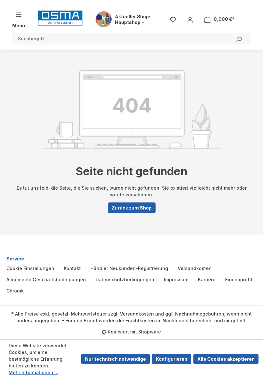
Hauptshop (127, 22)
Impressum (176, 279)
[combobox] (119, 39)
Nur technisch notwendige (115, 359)
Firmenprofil (238, 279)
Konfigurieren (171, 359)
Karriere (207, 279)
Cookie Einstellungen (30, 268)
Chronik (15, 290)
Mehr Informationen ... (33, 372)
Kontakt (72, 268)
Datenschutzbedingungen (125, 279)
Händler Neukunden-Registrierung (129, 268)
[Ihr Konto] (190, 19)
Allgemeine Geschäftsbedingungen (46, 279)
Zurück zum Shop (132, 207)
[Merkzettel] (173, 19)
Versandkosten (195, 268)
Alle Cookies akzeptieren (226, 359)
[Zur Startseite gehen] (60, 18)
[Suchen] (239, 39)
